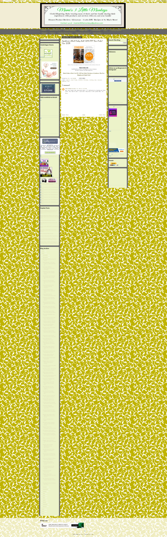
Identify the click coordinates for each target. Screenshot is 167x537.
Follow (110, 73)
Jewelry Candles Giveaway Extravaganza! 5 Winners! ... (49, 435)
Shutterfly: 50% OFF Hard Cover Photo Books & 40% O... (49, 308)
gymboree (64, 81)
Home (84, 115)
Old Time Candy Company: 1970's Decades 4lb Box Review (49, 424)
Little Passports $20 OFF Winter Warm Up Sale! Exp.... (48, 383)
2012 (43, 513)
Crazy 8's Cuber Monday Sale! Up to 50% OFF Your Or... (49, 282)
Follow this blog (117, 80)
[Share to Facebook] (83, 78)
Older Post (102, 115)
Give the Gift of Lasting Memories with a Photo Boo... (48, 392)
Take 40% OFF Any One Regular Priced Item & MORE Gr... (48, 388)
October (45, 487)
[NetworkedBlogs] (117, 79)
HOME (44, 30)
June (44, 495)
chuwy (82, 534)
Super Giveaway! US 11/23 (49, 438)
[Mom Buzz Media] (117, 106)
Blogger (92, 534)
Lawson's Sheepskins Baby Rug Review (49, 236)
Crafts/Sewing (96, 30)
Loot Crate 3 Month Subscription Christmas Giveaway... (48, 268)
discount (100, 80)
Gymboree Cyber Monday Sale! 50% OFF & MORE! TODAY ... (49, 273)
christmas (86, 80)
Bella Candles (97, 33)
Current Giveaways (70, 30)
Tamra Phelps (68, 88)
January (45, 506)
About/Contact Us (55, 30)
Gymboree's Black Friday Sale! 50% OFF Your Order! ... (49, 332)
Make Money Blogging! (82, 33)
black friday (74, 80)
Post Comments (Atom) (87, 119)
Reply (66, 93)
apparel (68, 80)
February (45, 504)
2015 (43, 253)
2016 (43, 251)
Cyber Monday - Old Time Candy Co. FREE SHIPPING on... (49, 263)
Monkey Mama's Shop (65, 33)
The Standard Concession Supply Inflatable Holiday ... (49, 480)
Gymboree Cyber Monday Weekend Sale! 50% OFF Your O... (49, 299)
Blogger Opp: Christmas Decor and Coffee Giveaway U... (49, 441)
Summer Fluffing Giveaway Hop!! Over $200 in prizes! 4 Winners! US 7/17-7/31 (49, 212)
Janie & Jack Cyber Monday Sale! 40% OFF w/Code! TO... (49, 277)
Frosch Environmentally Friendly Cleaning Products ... (48, 286)
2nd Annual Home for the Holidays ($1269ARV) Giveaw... (48, 467)
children (80, 80)
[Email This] (79, 78)
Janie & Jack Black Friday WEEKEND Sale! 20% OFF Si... (49, 303)
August (45, 491)
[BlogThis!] (80, 78)
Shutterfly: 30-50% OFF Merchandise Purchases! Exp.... (49, 343)
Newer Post (65, 115)
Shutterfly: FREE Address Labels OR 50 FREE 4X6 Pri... (48, 348)
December (45, 255)
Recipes (44, 33)
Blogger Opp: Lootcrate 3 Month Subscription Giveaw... (48, 362)
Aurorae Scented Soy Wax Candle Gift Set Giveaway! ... (49, 411)
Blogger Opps (84, 30)
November (45, 257)
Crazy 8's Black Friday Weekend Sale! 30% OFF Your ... (49, 291)
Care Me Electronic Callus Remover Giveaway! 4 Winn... (48, 450)
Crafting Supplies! (116, 30)
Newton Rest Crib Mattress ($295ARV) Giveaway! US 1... (49, 455)
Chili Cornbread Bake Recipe (46, 233)
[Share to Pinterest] (84, 78)
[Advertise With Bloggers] (118, 154)
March (44, 502)
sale (68, 81)
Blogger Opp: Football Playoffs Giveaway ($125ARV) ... (48, 446)
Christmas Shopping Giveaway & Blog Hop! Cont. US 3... (48, 407)
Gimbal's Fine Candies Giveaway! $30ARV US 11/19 (48, 463)
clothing (91, 80)
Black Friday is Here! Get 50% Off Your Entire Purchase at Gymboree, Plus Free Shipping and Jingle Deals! (83, 74)
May (44, 497)
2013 (43, 511)
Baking (53, 33)
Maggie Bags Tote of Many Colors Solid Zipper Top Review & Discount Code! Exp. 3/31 (49, 217)
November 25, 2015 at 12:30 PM (79, 88)
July (44, 493)
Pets (105, 30)
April (44, 500)
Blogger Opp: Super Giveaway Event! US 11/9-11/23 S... (49, 475)
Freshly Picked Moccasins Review (47, 220)
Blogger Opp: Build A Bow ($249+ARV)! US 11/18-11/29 (49, 416)
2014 (43, 509)
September (45, 489)
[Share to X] (82, 78)
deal (95, 80)
